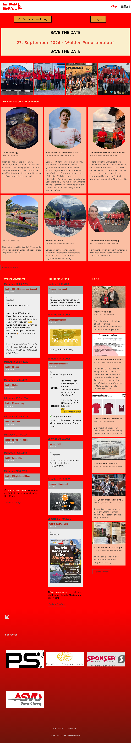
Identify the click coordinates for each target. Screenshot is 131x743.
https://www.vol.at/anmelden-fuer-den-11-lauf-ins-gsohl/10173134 (64, 463)
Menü (126, 6)
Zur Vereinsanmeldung (33, 19)
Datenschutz (72, 728)
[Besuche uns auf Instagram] (7, 617)
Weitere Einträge (10, 267)
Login (115, 6)
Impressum (58, 728)
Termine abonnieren (16, 490)
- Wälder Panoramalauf (65, 42)
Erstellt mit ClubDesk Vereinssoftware (65, 735)
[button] (22, 322)
